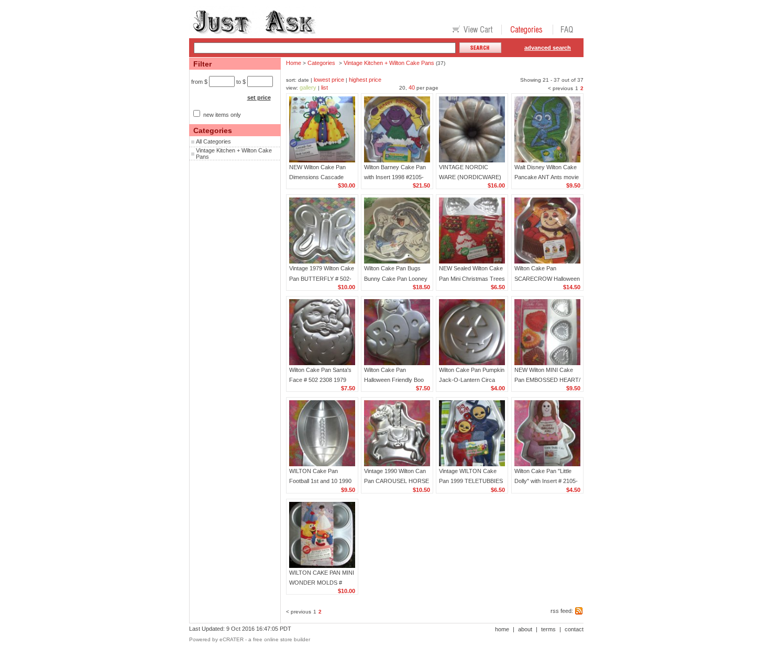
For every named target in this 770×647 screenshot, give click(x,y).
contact (574, 629)
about (525, 629)
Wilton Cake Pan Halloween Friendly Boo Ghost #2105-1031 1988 (395, 380)
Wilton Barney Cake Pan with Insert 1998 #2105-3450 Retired (395, 177)
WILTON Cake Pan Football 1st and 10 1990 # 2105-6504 (320, 481)
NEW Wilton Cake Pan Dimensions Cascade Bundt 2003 (317, 177)
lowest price (329, 79)
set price (259, 97)
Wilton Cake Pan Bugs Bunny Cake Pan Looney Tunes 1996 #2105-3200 (395, 278)
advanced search (547, 48)
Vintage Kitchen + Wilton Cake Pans (389, 63)
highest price (365, 79)
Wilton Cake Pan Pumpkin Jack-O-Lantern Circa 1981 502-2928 (471, 380)
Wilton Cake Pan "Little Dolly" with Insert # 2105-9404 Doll (546, 481)
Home (293, 63)
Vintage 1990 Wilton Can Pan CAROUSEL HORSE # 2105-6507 (396, 481)
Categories (321, 63)
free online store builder (281, 639)
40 (412, 87)
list (324, 87)
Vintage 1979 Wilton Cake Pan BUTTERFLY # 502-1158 (321, 278)
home (502, 629)
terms (548, 629)
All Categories (213, 141)
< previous (560, 88)
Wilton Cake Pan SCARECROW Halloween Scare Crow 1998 (547, 278)
